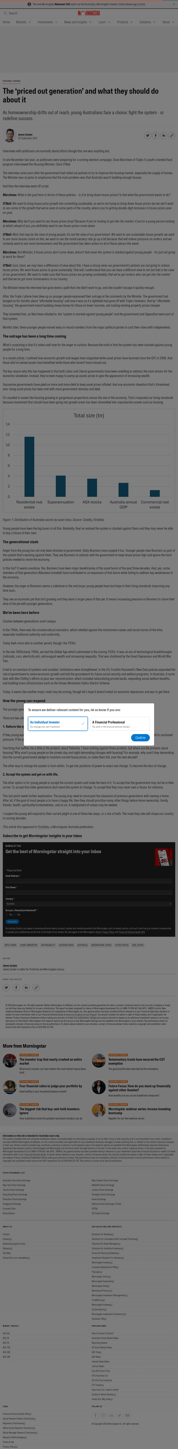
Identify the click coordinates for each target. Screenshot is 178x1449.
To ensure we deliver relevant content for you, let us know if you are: (74, 710)
